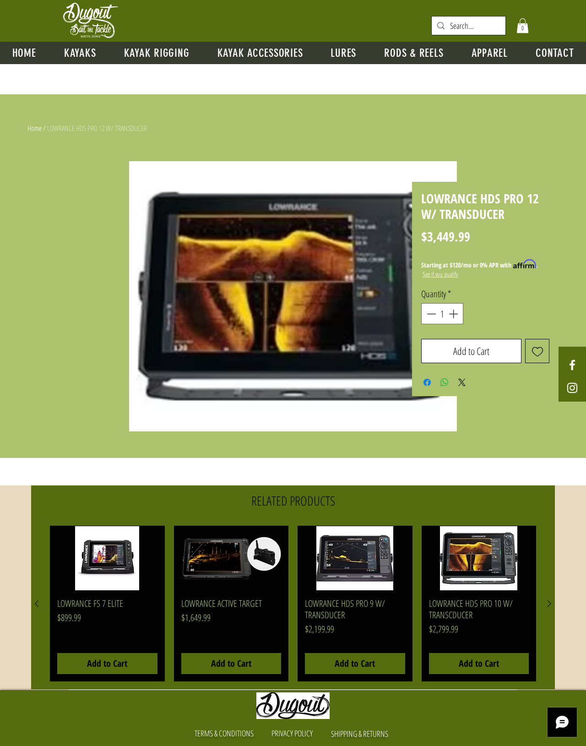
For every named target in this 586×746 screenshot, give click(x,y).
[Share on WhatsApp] (444, 382)
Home (34, 128)
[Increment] (454, 314)
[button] (522, 25)
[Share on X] (461, 382)
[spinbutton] (442, 314)
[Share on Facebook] (427, 382)
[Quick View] (107, 558)
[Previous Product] (36, 603)
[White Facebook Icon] (572, 365)
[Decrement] (430, 314)
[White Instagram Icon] (572, 388)
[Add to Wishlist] (537, 351)
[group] (293, 603)
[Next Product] (549, 603)
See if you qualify (440, 274)
